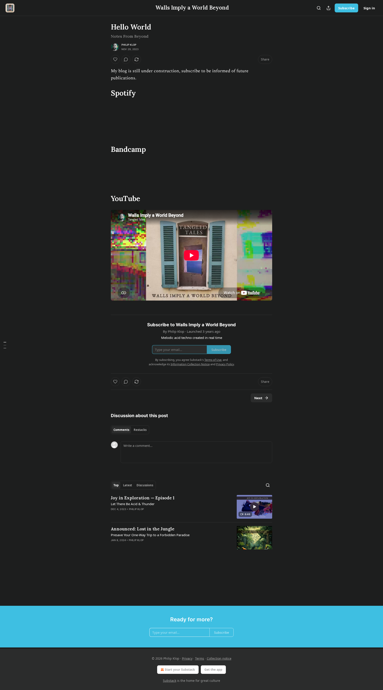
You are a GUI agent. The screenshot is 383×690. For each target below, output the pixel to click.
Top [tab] (116, 485)
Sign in (369, 8)
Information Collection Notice (190, 364)
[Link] (104, 92)
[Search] (318, 8)
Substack (169, 680)
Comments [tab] (121, 430)
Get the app (213, 669)
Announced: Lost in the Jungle (142, 529)
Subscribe (346, 8)
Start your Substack (180, 669)
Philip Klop (128, 44)
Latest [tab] (127, 485)
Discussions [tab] (145, 485)
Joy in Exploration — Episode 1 (142, 497)
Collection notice (219, 658)
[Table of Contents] (5, 345)
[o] (254, 506)
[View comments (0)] (125, 59)
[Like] (115, 59)
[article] (191, 506)
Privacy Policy (225, 364)
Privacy (187, 658)
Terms (199, 658)
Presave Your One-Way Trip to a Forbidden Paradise (150, 535)
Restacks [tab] (140, 430)
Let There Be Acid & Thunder (132, 504)
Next (258, 398)
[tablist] (130, 429)
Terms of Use (212, 360)
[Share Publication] (328, 8)
